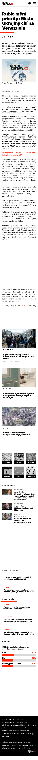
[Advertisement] (19, 262)
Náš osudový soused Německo (23, 509)
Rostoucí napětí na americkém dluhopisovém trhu (22, 520)
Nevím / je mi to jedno (11, 664)
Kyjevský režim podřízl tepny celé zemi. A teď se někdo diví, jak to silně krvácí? (24, 497)
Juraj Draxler (19, 492)
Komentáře (8, 486)
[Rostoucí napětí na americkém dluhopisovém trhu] (7, 519)
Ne (3, 658)
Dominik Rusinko (20, 516)
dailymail (23, 306)
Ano (4, 652)
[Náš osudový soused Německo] (7, 509)
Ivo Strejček (19, 506)
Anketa (6, 641)
